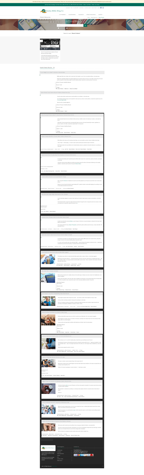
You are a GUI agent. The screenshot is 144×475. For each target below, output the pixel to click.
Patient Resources (91, 14)
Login (99, 7)
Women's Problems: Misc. (75, 435)
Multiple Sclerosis (68, 289)
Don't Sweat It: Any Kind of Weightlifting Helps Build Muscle (55, 293)
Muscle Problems (60, 88)
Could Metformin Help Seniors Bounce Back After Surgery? (55, 252)
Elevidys (71, 221)
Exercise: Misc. (76, 415)
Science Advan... (79, 163)
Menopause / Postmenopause (53, 435)
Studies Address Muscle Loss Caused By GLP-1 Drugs (54, 176)
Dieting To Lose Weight (73, 88)
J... (77, 203)
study (74, 410)
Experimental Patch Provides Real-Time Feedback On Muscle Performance (59, 155)
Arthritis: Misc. (73, 132)
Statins (66, 111)
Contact (100, 14)
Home (89, 17)
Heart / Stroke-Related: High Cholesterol (70, 396)
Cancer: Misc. (57, 171)
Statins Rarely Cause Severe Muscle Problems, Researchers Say (55, 92)
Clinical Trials (89, 149)
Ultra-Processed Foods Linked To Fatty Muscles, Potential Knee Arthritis (57, 115)
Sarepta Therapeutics (72, 224)
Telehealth (81, 14)
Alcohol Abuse (73, 332)
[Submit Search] (85, 25)
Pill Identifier (75, 7)
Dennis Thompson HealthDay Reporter (64, 82)
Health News (62, 28)
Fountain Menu (72, 14)
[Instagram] (103, 8)
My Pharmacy (62, 14)
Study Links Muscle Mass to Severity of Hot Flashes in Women (56, 421)
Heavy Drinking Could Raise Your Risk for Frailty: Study (54, 312)
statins (67, 385)
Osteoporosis (68, 435)
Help (71, 7)
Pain (67, 149)
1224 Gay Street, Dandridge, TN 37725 (52, 4)
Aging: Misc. (67, 332)
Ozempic (65, 180)
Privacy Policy (59, 460)
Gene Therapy (75, 229)
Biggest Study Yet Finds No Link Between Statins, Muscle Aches (56, 381)
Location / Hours (88, 7)
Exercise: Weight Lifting (86, 306)
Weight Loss (67, 88)
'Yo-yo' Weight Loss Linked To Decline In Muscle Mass (52, 72)
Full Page (57, 87)
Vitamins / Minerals (56, 375)
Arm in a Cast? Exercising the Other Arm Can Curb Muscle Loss (56, 336)
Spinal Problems (70, 246)
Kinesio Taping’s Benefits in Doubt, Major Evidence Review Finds (56, 136)
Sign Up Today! (94, 7)
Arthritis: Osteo (60, 132)
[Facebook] (101, 8)
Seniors (78, 265)
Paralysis (47, 211)
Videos (69, 28)
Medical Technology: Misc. (50, 171)
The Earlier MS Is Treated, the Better (50, 271)
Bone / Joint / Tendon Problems (81, 149)
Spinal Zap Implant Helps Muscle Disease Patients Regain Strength (57, 234)
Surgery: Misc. (60, 265)
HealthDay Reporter (61, 282)
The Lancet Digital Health (61, 100)
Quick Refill (81, 7)
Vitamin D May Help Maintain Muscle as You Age (53, 357)
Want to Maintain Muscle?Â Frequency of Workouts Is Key (55, 402)
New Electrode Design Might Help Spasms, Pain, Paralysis (55, 194)
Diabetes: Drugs (73, 265)
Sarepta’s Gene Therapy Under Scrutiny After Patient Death (55, 217)
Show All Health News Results (47, 439)
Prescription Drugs (61, 289)
